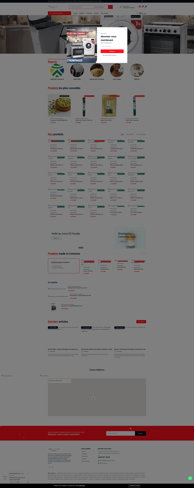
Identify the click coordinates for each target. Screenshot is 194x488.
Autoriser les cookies (134, 485)
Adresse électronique (106, 42)
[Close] (125, 29)
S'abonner (112, 51)
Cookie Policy (82, 485)
